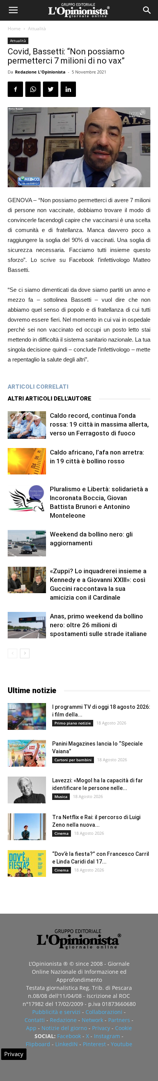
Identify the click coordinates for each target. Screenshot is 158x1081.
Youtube (121, 1044)
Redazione (63, 1020)
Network (92, 1020)
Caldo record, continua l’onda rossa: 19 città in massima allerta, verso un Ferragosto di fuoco (99, 424)
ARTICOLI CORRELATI (38, 386)
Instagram (107, 1036)
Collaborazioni (104, 1012)
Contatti (35, 1020)
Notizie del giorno (64, 1028)
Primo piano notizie (72, 723)
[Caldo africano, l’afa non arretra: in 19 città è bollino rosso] (27, 461)
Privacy (101, 1028)
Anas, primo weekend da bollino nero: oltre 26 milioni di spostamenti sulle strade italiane (98, 625)
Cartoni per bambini (73, 759)
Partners (119, 1020)
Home (14, 28)
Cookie (123, 1028)
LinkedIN (66, 1044)
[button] (147, 10)
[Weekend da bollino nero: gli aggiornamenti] (27, 543)
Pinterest (94, 1044)
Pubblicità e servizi (56, 1012)
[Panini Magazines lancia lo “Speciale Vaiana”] (27, 753)
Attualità (37, 28)
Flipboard (38, 1044)
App (31, 1028)
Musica (60, 796)
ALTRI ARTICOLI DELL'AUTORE (49, 398)
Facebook (69, 1036)
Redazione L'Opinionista (40, 72)
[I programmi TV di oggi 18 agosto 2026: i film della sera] (27, 716)
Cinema (61, 833)
